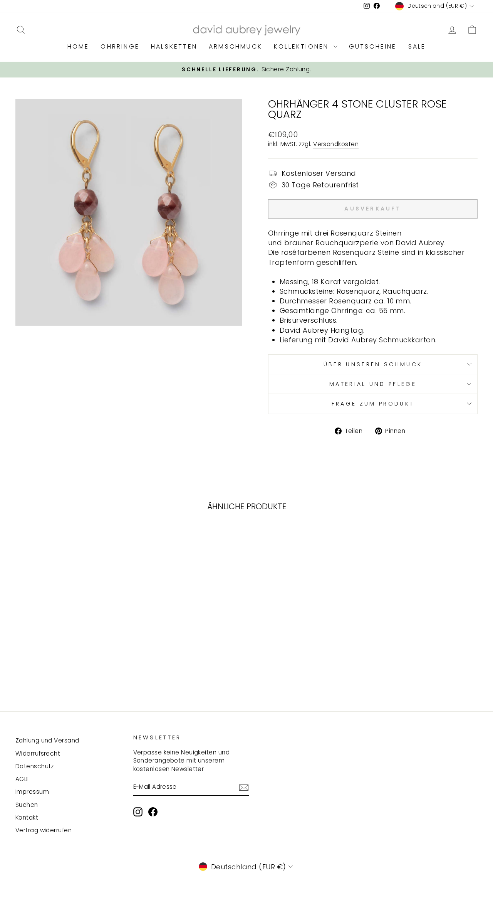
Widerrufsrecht (37, 753)
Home (78, 46)
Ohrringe (120, 46)
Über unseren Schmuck (373, 364)
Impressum (32, 792)
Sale (417, 46)
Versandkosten (336, 144)
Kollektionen (303, 46)
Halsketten (174, 46)
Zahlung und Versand (47, 740)
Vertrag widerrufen (43, 830)
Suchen (26, 805)
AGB (21, 779)
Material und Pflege (372, 384)
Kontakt (26, 817)
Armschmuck (235, 46)
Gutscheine (373, 46)
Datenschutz (34, 766)
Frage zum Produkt (373, 403)
